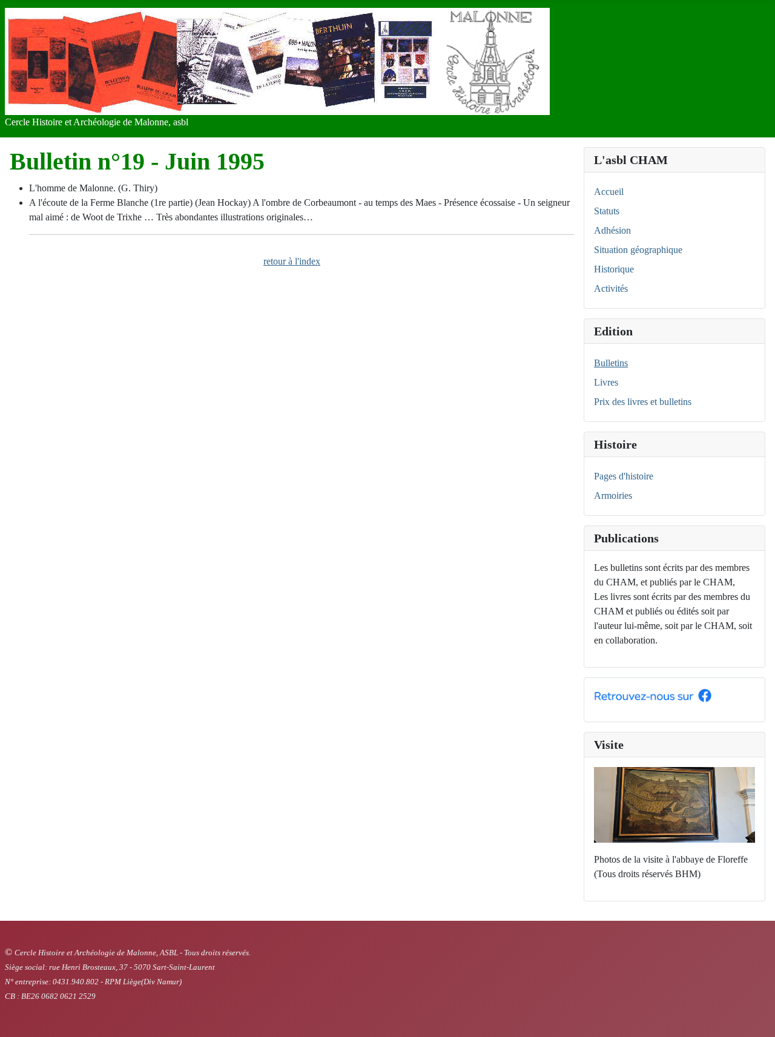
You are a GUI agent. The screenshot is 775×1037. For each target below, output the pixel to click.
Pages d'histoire (623, 476)
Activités (611, 288)
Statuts (606, 211)
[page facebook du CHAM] (652, 695)
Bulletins (611, 363)
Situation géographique (638, 250)
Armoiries (613, 495)
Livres (606, 382)
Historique (614, 269)
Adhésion (612, 230)
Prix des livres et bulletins (642, 402)
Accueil (609, 191)
